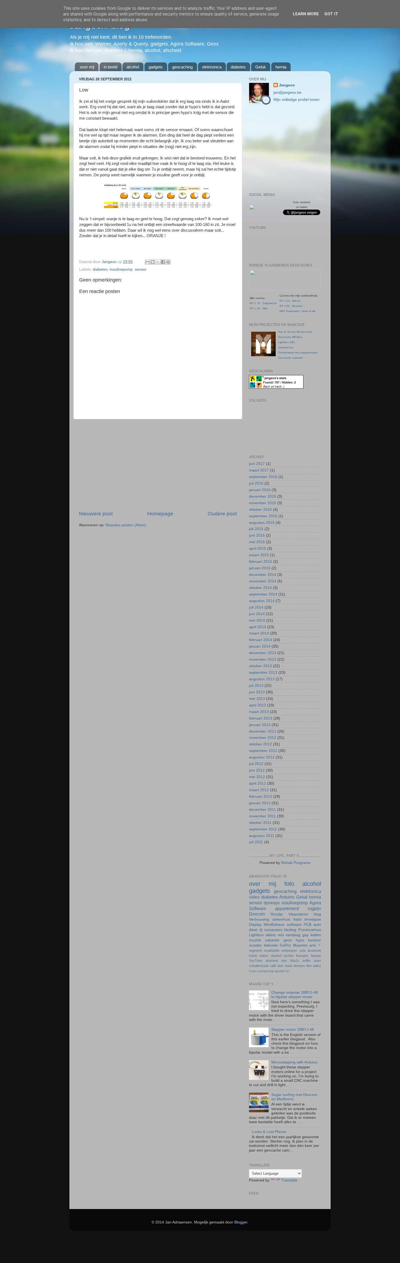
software (294, 925)
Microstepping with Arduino (294, 1062)
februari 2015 (260, 562)
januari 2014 (259, 646)
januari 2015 (259, 568)
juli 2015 (256, 529)
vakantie (272, 940)
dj (260, 930)
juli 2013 (256, 686)
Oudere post (222, 513)
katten (315, 935)
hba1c (294, 961)
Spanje (315, 956)
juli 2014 (256, 607)
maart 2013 (259, 712)
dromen (299, 966)
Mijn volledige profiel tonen (296, 100)
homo (253, 956)
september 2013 (263, 672)
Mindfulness (274, 925)
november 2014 (262, 581)
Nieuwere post (96, 513)
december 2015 (262, 496)
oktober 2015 (260, 509)
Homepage (160, 513)
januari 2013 (259, 725)
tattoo (317, 966)
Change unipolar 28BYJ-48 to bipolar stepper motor (294, 994)
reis (281, 935)
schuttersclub (259, 966)
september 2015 (263, 516)
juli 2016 (256, 483)
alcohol (133, 67)
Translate (289, 1180)
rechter (289, 956)
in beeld (110, 67)
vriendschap (266, 971)
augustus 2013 (262, 679)
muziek (255, 940)
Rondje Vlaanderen (289, 914)
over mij (87, 67)
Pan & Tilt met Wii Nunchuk (295, 331)
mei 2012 (257, 777)
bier (284, 961)
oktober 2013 (260, 666)
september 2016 (263, 477)
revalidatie (271, 951)
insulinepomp (121, 269)
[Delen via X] (158, 262)
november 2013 (262, 659)
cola (302, 951)
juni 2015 (257, 535)
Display (255, 925)
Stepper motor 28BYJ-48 (292, 1030)
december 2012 (262, 731)
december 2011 (262, 810)
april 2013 (257, 705)
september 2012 (263, 751)
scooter (255, 945)
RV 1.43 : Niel (258, 308)
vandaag (292, 935)
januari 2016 (259, 490)
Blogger (240, 1222)
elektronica (211, 67)
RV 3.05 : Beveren (291, 305)
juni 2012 (257, 770)
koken (264, 956)
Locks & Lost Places (269, 1132)
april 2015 (257, 548)
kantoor (314, 940)
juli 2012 (256, 764)
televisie (271, 945)
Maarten (300, 945)
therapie (302, 956)
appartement (287, 908)
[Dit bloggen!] (152, 262)
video (254, 897)
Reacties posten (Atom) (126, 525)
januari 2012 (259, 803)
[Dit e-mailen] (147, 262)
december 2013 (262, 653)
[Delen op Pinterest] (168, 262)
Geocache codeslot (290, 357)
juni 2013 (257, 692)
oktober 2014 (260, 588)
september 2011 (263, 829)
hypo (300, 940)
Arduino (286, 897)
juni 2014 (257, 614)
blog (317, 914)
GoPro (285, 945)
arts (312, 945)
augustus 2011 (261, 836)
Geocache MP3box (290, 337)
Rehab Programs (295, 863)
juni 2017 (257, 464)
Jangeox (110, 262)
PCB (307, 925)
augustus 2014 (262, 601)
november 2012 (262, 738)
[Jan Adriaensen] (252, 208)
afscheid (272, 961)
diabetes (238, 67)
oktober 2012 (260, 744)
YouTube (255, 961)
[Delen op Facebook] (163, 262)
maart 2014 (259, 633)
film (309, 966)
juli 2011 (256, 842)
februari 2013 (260, 718)
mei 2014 (257, 620)
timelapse (312, 919)
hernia (280, 67)
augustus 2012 (262, 757)
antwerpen (289, 951)
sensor (140, 269)
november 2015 (262, 503)
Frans (253, 971)
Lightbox (256, 935)
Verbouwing (259, 919)
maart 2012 (259, 790)
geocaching (182, 67)
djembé (279, 971)
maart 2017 (259, 470)
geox (288, 940)
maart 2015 (259, 555)
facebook (314, 951)
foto (289, 883)
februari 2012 (260, 796)
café (273, 966)
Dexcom (257, 913)
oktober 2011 (260, 823)
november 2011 (262, 816)
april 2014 (257, 627)
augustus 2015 (262, 523)
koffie (306, 961)
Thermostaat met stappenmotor (298, 352)
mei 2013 (257, 699)
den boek (285, 966)
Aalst (297, 919)
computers (273, 930)
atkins (271, 935)
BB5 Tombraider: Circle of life (297, 311)
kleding (290, 930)
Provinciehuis (309, 930)
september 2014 (263, 594)
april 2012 (257, 783)
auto (317, 925)
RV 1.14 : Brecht (289, 300)
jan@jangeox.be (287, 92)
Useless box (285, 347)
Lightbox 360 (286, 342)
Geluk (260, 67)
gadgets (156, 67)
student (276, 956)
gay (305, 935)
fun (287, 971)
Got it (331, 13)
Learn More (306, 13)
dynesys (272, 902)
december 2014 (262, 575)
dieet (253, 930)
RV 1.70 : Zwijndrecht (263, 303)
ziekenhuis (281, 919)
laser (317, 961)
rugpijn (314, 908)
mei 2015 (257, 542)
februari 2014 (260, 640)
